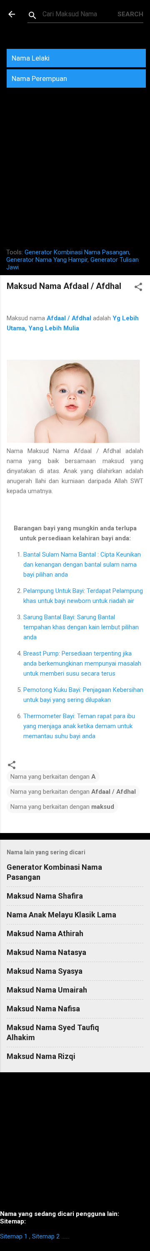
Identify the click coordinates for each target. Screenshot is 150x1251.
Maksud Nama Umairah (47, 989)
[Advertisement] (75, 171)
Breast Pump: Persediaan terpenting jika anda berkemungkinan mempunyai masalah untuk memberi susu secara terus (82, 663)
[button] (138, 288)
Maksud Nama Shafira (45, 895)
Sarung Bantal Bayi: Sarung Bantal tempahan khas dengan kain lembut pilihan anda (81, 627)
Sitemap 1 (14, 1236)
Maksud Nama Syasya (44, 971)
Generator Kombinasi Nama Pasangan (77, 252)
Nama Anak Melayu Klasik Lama (61, 914)
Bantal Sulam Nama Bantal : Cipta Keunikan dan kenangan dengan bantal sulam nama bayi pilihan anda (82, 564)
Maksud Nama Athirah (45, 933)
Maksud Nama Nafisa (43, 1008)
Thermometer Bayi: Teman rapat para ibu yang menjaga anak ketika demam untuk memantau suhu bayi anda (79, 726)
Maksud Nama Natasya (46, 952)
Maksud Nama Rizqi (41, 1056)
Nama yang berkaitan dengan (53, 776)
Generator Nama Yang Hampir (47, 259)
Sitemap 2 (46, 1236)
